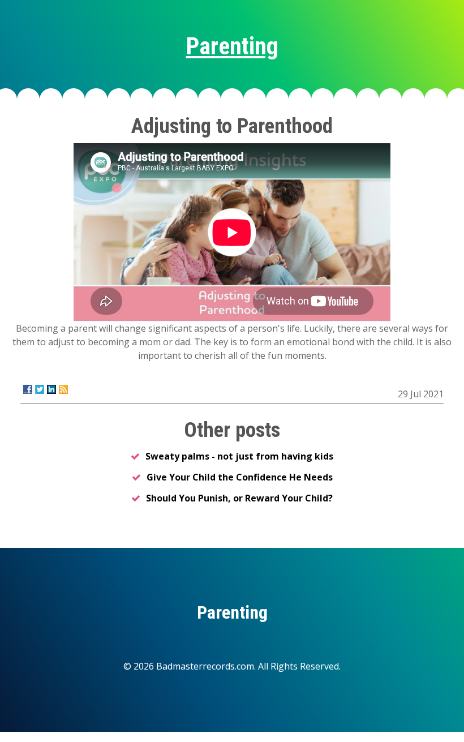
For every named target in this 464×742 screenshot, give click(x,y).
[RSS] (63, 389)
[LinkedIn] (51, 389)
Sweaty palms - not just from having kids (239, 456)
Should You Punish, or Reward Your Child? (239, 498)
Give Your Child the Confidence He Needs (240, 477)
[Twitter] (39, 389)
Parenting (232, 46)
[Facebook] (27, 389)
